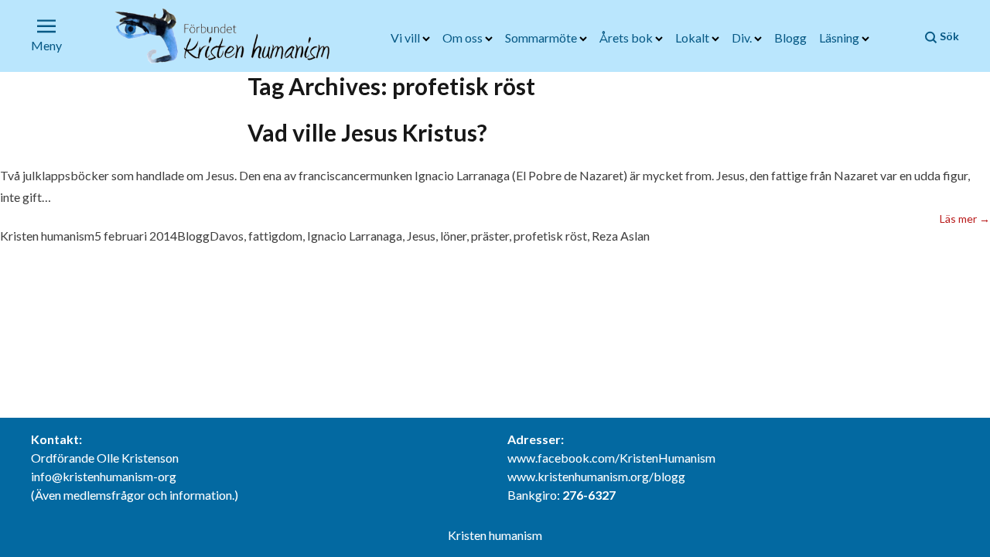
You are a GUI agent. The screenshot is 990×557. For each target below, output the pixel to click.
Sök (948, 36)
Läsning (840, 37)
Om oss (463, 37)
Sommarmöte (542, 37)
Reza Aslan (621, 235)
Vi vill (406, 37)
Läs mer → (965, 218)
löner (453, 235)
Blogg (790, 37)
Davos (227, 235)
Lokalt (693, 37)
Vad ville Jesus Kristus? (367, 132)
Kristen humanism (47, 235)
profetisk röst (550, 235)
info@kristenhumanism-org (103, 476)
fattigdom (275, 235)
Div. (743, 37)
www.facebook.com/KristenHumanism (611, 457)
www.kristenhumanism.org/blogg (596, 476)
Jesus (421, 235)
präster (490, 235)
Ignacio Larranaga (354, 235)
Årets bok (627, 37)
